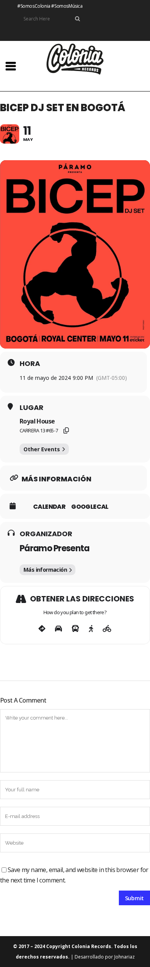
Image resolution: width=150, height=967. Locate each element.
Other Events (41, 449)
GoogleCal (89, 506)
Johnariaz (124, 956)
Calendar (49, 506)
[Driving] (58, 629)
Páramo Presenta (55, 548)
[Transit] (75, 629)
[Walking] (91, 629)
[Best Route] (42, 629)
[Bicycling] (107, 629)
